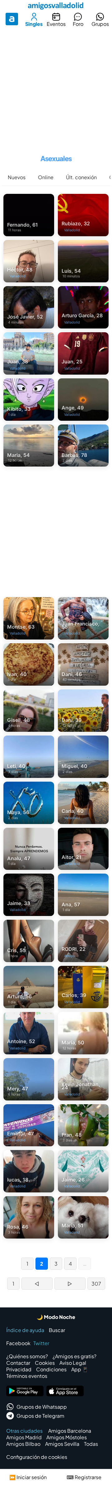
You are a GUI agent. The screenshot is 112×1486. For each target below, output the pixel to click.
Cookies (45, 1362)
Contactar (18, 1362)
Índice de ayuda (25, 1330)
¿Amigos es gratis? (74, 1356)
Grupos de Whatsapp (41, 1406)
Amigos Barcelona (69, 1430)
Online (46, 177)
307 (96, 1283)
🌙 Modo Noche (56, 1317)
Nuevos (17, 177)
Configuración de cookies (36, 1457)
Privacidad (18, 1369)
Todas (91, 1443)
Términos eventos (26, 1376)
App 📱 (79, 1369)
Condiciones (51, 1369)
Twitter (41, 1343)
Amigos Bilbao (23, 1443)
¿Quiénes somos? (27, 1356)
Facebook (18, 1343)
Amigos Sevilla (62, 1443)
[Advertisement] (56, 88)
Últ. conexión (81, 177)
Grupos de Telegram (40, 1415)
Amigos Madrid (24, 1437)
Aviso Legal (72, 1362)
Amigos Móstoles (66, 1437)
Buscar (57, 1330)
